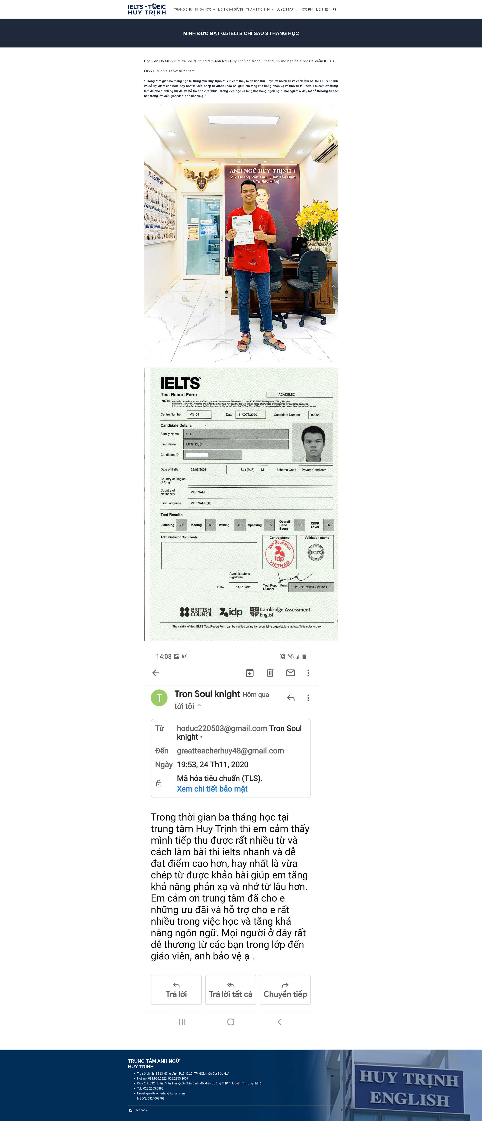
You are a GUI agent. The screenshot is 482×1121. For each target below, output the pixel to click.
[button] (205, 10)
